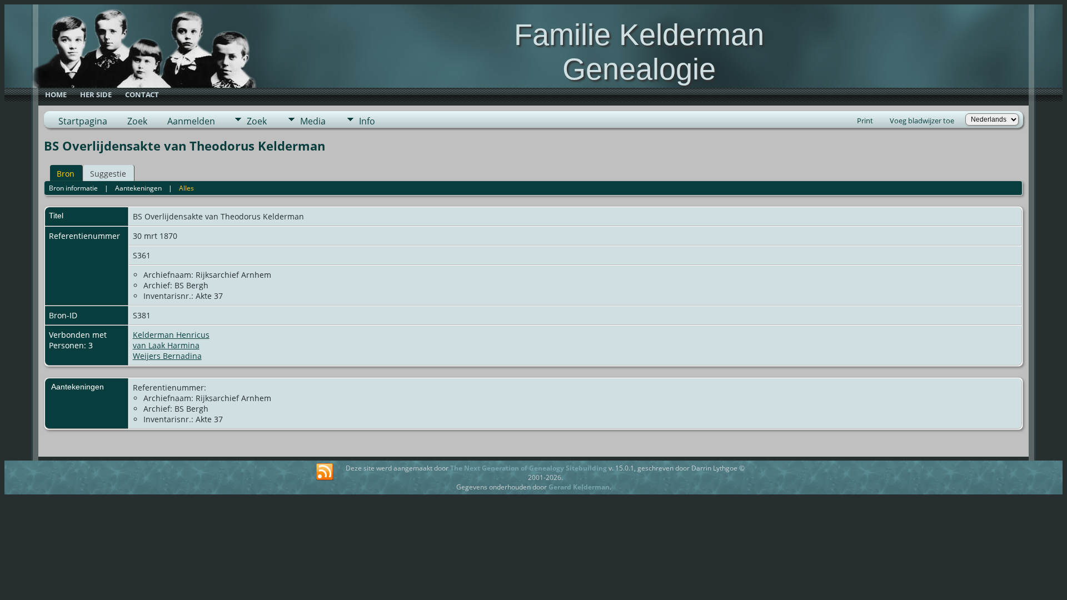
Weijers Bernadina (167, 356)
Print (865, 121)
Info (367, 121)
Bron (65, 173)
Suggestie (108, 173)
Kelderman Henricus (171, 334)
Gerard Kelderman (579, 487)
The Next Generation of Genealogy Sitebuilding (528, 468)
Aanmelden (191, 121)
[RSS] (324, 472)
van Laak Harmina (166, 345)
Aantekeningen (138, 188)
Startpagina (82, 121)
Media (313, 121)
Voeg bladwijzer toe (922, 121)
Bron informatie (73, 188)
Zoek (137, 121)
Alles (186, 188)
